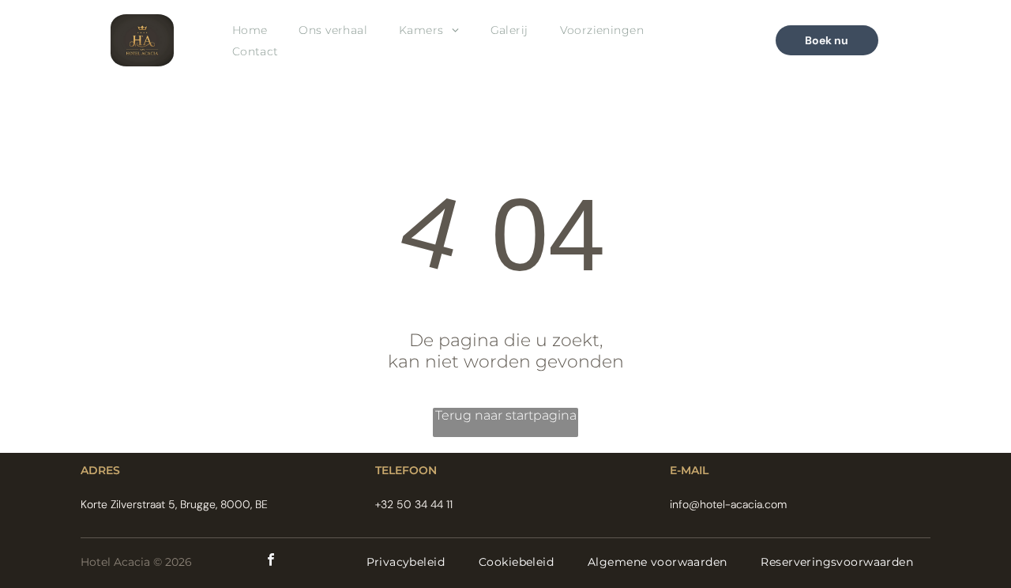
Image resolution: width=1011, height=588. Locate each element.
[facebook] (270, 561)
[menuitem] (250, 29)
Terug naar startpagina (506, 415)
